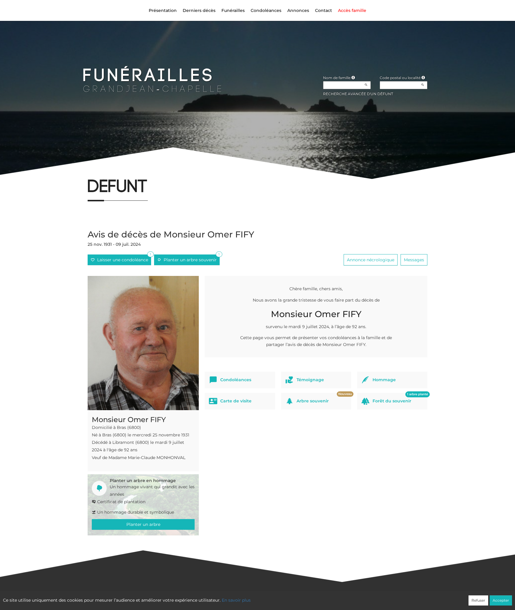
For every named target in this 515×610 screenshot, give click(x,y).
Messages (414, 259)
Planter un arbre (143, 524)
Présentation (163, 10)
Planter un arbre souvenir (190, 258)
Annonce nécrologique (370, 259)
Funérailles (233, 10)
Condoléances (266, 10)
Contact (323, 10)
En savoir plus (236, 600)
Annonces (298, 10)
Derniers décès (199, 10)
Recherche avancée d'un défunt (358, 94)
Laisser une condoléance (123, 258)
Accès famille (352, 10)
